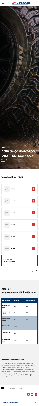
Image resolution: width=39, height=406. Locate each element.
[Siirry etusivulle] (21, 3)
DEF (33, 271)
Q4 (7, 388)
